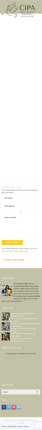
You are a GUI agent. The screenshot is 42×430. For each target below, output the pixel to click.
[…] (17, 321)
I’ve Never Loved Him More (13, 260)
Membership (11, 426)
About (4, 426)
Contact (20, 426)
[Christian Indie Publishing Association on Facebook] (4, 407)
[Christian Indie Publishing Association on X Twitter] (9, 407)
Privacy (26, 426)
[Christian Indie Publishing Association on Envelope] (19, 407)
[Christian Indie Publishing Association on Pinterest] (14, 407)
